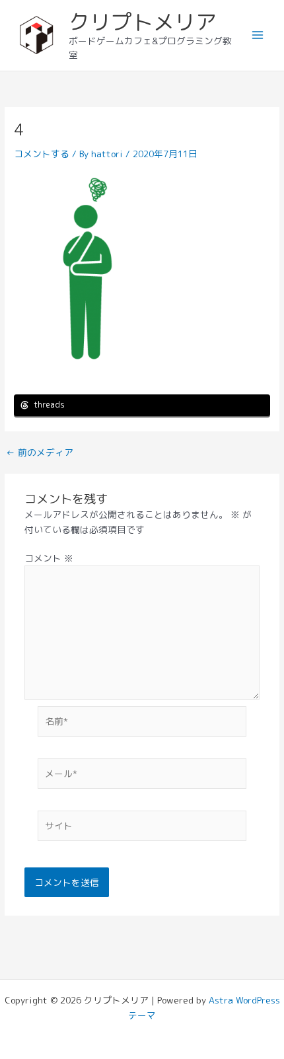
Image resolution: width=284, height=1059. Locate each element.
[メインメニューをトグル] (258, 35)
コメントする (41, 153)
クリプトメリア (143, 21)
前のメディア (39, 452)
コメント (48, 558)
